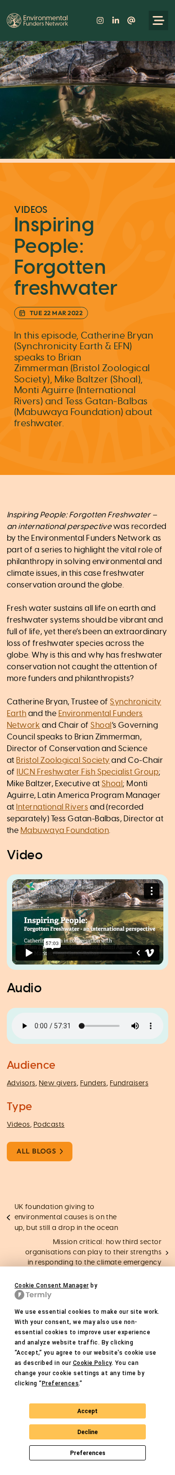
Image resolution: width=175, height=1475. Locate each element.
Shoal (100, 725)
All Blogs (36, 1151)
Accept (87, 1411)
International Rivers (52, 807)
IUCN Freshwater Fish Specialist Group (87, 772)
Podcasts (49, 1124)
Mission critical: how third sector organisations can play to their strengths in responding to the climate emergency (93, 1253)
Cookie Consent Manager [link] (52, 1285)
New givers (58, 1083)
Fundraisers (129, 1083)
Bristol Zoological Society (62, 760)
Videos (18, 1124)
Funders (93, 1083)
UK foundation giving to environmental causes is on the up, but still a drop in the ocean (67, 1217)
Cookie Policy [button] (92, 1363)
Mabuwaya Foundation (64, 830)
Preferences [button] (60, 1383)
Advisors (21, 1083)
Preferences (87, 1453)
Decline (87, 1432)
